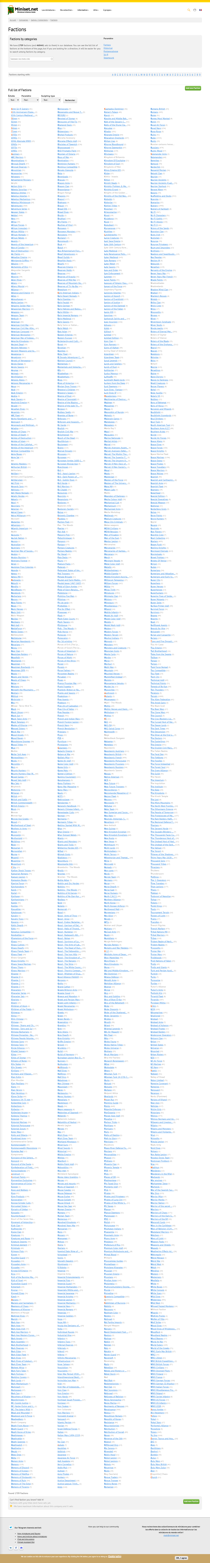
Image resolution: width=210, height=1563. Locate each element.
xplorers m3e (64, 505)
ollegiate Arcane (19, 1112)
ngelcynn (16, 357)
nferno (61, 1354)
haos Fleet (16, 954)
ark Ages (16, 1325)
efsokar (108, 806)
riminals (15, 1248)
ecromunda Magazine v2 (116, 793)
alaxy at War (64, 754)
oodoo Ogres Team (160, 1157)
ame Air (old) (64, 760)
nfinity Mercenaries (67, 1357)
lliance (15, 289)
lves (60, 380)
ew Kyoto (109, 838)
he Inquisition (158, 783)
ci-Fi (153, 212)
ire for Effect (64, 609)
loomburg (63, 860)
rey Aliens (63, 1031)
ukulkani (109, 225)
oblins (61, 886)
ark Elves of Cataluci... (22, 1361)
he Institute (157, 786)
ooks (14, 760)
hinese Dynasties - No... (22, 1035)
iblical (14, 696)
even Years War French (162, 276)
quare (154, 525)
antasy (61, 544)
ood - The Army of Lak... (69, 944)
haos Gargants (18, 957)
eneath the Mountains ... (23, 689)
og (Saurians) (111, 1474)
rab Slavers (17, 399)
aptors (107, 1335)
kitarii (154, 363)
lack (13, 709)
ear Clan (15, 651)
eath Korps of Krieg (21, 1432)
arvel (107, 444)
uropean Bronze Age (68, 463)
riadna (14, 428)
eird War (155, 1261)
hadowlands (157, 286)
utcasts (108, 1086)
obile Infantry (111, 612)
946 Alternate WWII (21, 141)
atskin (107, 1351)
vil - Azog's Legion (66, 473)
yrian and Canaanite (161, 634)
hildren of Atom (19, 1006)
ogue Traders (111, 1477)
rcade (14, 405)
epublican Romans (113, 1416)
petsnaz (155, 505)
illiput (107, 331)
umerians (155, 570)
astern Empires (65, 334)
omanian (109, 1487)
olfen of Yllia (157, 1319)
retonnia (15, 789)
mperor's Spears (65, 392)
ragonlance (63, 189)
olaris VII (155, 396)
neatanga (16, 354)
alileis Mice (63, 757)
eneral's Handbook (67, 806)
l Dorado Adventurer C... (69, 357)
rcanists (15, 412)
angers (108, 1328)
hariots (15, 999)
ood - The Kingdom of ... (70, 957)
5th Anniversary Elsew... (23, 112)
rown (14, 831)
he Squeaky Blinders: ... (162, 831)
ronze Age (16, 815)
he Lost (155, 799)
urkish (154, 973)
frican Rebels (17, 238)
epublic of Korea (112, 1419)
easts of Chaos (18, 680)
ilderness (156, 1299)
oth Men (109, 667)
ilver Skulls (156, 325)
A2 (106, 722)
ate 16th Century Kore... (116, 247)
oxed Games (17, 777)
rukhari (62, 218)
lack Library (17, 712)
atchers (155, 1235)
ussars (61, 1235)
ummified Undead (113, 676)
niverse (155, 1048)
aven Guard (110, 1354)
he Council (156, 715)
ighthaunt (109, 844)
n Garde (62, 425)
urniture (62, 741)
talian (61, 1432)
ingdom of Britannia (114, 157)
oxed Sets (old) (18, 780)
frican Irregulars (19, 228)
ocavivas (108, 1467)
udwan (61, 1470)
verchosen (63, 467)
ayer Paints (110, 279)
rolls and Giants (159, 967)
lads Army (156, 1144)
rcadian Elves (18, 409)
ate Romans (110, 260)
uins (153, 134)
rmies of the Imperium (22, 447)
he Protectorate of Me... (162, 815)
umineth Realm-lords (114, 380)
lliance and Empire (20, 292)
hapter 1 (15, 980)
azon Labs (109, 489)
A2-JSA (108, 725)
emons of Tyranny (20, 1487)
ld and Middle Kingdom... (116, 970)
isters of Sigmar (158, 334)
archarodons (17, 886)
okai (153, 1419)
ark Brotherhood (19, 1345)
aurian (154, 176)
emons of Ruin (18, 1480)
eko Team (109, 809)
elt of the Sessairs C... (115, 121)
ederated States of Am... (69, 570)
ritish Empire (18, 806)
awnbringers (17, 1399)
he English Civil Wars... (162, 747)
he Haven (156, 777)
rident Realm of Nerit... (162, 941)
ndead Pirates (158, 1028)
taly (60, 1438)
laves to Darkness (159, 380)
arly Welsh (63, 328)
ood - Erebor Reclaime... (69, 922)
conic (60, 1257)
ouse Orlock (64, 1203)
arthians (108, 1125)
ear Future (109, 783)
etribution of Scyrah (114, 1432)
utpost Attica (111, 1093)
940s (14, 137)
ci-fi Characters (158, 215)
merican (15, 321)
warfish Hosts (65, 260)
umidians (109, 938)
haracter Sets (18, 996)
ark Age (15, 1322)
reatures (15, 1235)
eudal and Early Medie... (69, 580)
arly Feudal (63, 302)
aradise (108, 1119)
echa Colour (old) (113, 499)
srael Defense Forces (67, 1428)
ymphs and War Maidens (116, 948)
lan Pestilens (17, 1083)
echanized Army (112, 509)
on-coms (109, 870)
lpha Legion (17, 302)
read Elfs (62, 208)
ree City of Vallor (66, 709)
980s (14, 150)
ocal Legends (110, 360)
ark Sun (15, 1393)
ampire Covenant (159, 1083)
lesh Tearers (64, 622)
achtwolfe (109, 731)
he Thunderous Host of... (163, 838)
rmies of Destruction (21, 438)
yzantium (16, 864)
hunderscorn (157, 873)
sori (13, 502)
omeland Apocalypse (68, 1173)
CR (106, 780)
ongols (108, 641)
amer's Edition (65, 773)
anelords (16, 593)
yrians (154, 638)
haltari (154, 292)
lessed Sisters (18, 728)
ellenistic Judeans (66, 1119)
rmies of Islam (18, 441)
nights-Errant (111, 189)
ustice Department (67, 1480)
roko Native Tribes (113, 1044)
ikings (154, 1115)
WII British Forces (160, 1364)
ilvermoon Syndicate (161, 321)
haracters (16, 990)
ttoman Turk (110, 1073)
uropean (62, 457)
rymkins (62, 1048)
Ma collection (66, 10)
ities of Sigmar (18, 1057)
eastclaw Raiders (19, 654)
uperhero (155, 583)
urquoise (155, 980)
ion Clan (108, 341)
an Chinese (63, 1083)
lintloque (62, 625)
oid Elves (155, 1148)
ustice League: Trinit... (68, 1483)
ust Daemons (110, 386)
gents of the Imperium (22, 244)
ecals (14, 1451)
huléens (155, 870)
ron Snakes (63, 1406)
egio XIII (108, 312)
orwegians (109, 912)
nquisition (63, 1367)
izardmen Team (111, 357)
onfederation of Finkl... (22, 1167)
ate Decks (63, 557)
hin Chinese (17, 1019)
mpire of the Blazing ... (69, 402)
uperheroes (156, 589)
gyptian (62, 347)
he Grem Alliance (159, 770)
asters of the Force (113, 480)
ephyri (154, 1451)
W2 (153, 1354)
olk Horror (63, 631)
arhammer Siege (159, 1183)
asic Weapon (17, 615)
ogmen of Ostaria (66, 154)
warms (154, 618)
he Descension (158, 731)
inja (106, 860)
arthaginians (17, 899)
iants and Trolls (66, 844)
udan (154, 567)
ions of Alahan (111, 347)
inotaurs (109, 602)
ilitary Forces (111, 583)
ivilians (15, 1070)
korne (154, 367)
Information (82, 10)
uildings (15, 841)
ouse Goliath (64, 1199)
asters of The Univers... (115, 483)
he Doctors (156, 738)
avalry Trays (17, 919)
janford (62, 1161)
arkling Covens (19, 1377)
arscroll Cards (158, 1222)
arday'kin (155, 167)
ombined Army (18, 1138)
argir (107, 115)
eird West (156, 1264)
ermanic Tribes (65, 822)
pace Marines (157, 457)
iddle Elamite (111, 573)
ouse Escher (64, 1196)
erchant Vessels (112, 560)
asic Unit (16, 612)
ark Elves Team (18, 1364)
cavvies (154, 199)
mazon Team (17, 315)
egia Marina (110, 1403)
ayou (14, 647)
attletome (16, 638)
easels (154, 1248)
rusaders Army (18, 1264)
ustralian (16, 544)
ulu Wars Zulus (158, 1467)
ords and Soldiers (113, 363)
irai (153, 1135)
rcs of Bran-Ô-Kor (113, 999)
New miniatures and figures (28, 1533)
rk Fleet (108, 1035)
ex (59, 1132)
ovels (107, 919)
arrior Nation (158, 1203)
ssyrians (15, 505)
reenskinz (63, 1022)
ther (106, 1064)
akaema (108, 741)
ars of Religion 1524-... (162, 1228)
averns (15, 922)
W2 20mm (156, 1357)
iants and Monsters (67, 841)
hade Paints (157, 279)
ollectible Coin (18, 1102)
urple (107, 1290)
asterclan (109, 476)
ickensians (63, 131)
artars (154, 664)
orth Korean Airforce (114, 906)
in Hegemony (157, 1412)
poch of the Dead (66, 438)
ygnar (14, 1290)
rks (106, 1038)
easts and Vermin (19, 676)
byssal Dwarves (19, 167)
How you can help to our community (103, 1526)
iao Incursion (111, 321)
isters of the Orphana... (162, 344)
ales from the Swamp (161, 654)
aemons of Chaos (20, 1306)
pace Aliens (156, 441)
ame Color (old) (65, 764)
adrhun (155, 1167)
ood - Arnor (64, 919)
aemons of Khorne (20, 1309)
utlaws (108, 1090)
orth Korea (110, 902)
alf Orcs (62, 1077)
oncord (15, 1161)
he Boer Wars (157, 709)
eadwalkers (17, 1419)
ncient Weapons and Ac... (23, 350)
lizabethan (63, 373)
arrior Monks (157, 1199)
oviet (154, 434)
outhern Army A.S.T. (160, 428)
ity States (16, 1064)
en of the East (111, 538)
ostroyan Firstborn (160, 1161)
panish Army (157, 483)
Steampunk (109, 57)
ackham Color (111, 1312)
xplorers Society (66, 509)
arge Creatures (111, 238)
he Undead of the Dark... (163, 844)
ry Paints (62, 221)
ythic (107, 706)
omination (63, 160)
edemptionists (111, 1383)
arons (14, 599)
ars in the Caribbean (161, 1225)
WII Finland (157, 1374)
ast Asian (62, 331)
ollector (15, 1109)
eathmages (17, 1435)
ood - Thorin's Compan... (70, 970)
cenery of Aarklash (160, 208)
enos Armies (157, 1409)
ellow (154, 1416)
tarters (154, 541)
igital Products (65, 134)
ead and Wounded (20, 1412)
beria (60, 1244)
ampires (155, 1086)
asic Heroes (17, 609)
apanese (62, 1454)
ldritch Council (65, 360)
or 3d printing (65, 641)
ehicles (154, 1106)
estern (154, 1274)
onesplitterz (17, 757)
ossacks (15, 1212)
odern (107, 628)
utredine (108, 1293)
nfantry (61, 1338)
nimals (15, 373)
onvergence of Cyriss (21, 1183)
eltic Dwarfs (17, 925)
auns (60, 560)
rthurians (16, 470)
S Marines (156, 1064)
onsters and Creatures (115, 647)
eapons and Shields (161, 1244)
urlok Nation (17, 538)
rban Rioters (157, 1054)
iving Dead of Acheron (115, 350)
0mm (14, 118)
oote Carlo (110, 654)
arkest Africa (17, 1367)
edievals (109, 515)
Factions (53, 20)
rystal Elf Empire (19, 1270)
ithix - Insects (111, 176)
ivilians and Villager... (22, 1073)
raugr (61, 205)
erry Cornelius (64, 1464)
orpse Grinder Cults (21, 1203)
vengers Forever (19, 560)
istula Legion (157, 1141)
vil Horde (62, 483)
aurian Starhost (158, 186)
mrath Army (110, 980)
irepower (62, 612)
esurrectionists (111, 1425)
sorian (61, 1425)
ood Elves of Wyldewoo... (163, 1328)
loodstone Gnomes (20, 741)
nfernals (62, 1348)
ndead (154, 1019)
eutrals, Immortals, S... (115, 818)
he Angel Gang (158, 702)
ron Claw (62, 1390)
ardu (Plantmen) (159, 1096)
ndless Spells (64, 412)
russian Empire (111, 1274)
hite (153, 1283)
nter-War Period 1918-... (69, 1374)
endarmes (63, 802)
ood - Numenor (65, 931)
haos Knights (18, 960)
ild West (155, 1303)
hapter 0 (15, 977)
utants (108, 696)
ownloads (63, 176)
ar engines (156, 1180)
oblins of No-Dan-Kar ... (69, 896)
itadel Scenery (18, 1051)
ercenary (109, 554)
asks (107, 473)
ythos (107, 715)
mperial (61, 1270)
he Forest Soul (158, 767)
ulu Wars (155, 1461)
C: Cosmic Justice (19, 1403)
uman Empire (64, 1209)
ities (13, 1054)
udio (14, 531)
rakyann (62, 202)
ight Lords (109, 848)
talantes (15, 522)
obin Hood (109, 1454)
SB (59, 738)
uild (60, 1051)
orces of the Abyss (67, 660)
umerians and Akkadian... (163, 573)
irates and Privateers (114, 1196)
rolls (153, 964)
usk (60, 244)
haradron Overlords (114, 137)
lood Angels (17, 735)
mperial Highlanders (67, 1286)
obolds (108, 199)
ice (60, 128)
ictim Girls (156, 1109)
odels (107, 622)
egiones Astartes (112, 292)
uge (106, 221)
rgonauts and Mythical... (23, 425)
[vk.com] (10, 1550)
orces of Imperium (67, 651)
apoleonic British (113, 754)
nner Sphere (64, 1364)
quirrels (155, 528)
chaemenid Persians (21, 179)
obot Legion (110, 1457)
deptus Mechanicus (20, 199)
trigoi (154, 563)
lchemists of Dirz (19, 267)
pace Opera (156, 460)
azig (106, 1364)
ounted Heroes (112, 673)
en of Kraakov (111, 534)
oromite (15, 764)
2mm (14, 121)
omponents (17, 1154)
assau (107, 773)
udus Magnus (111, 373)
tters (107, 1070)
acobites (62, 1448)
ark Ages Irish (18, 1328)
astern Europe (65, 338)
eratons (155, 693)
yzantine (15, 860)
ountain (108, 670)
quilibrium (63, 441)
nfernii (61, 1351)
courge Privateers (159, 244)
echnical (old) (157, 680)
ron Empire (63, 1393)
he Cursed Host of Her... (162, 722)
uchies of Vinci (65, 225)
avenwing (109, 1361)
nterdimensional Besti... (69, 1377)
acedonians (110, 396)
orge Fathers (64, 670)
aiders (107, 1315)
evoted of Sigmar (66, 118)
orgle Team (110, 877)
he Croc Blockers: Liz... (162, 718)
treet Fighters (157, 557)
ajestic (108, 415)
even (107, 1435)
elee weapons (111, 525)
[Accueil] (23, 10)
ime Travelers (157, 883)
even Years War (158, 273)
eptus (107, 1412)
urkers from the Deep (114, 383)
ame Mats (63, 770)
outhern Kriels (158, 431)
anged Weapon (111, 1325)
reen (60, 1015)
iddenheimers (111, 570)
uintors (108, 1299)
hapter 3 (15, 986)
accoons (108, 1309)
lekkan (154, 893)
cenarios (155, 202)
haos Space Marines (21, 964)
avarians (15, 644)
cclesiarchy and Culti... (68, 341)
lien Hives (16, 279)
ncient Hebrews (19, 347)
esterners (156, 1277)
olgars (154, 1151)
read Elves (63, 212)
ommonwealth (18, 1144)
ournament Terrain (160, 912)
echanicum (110, 505)
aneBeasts (16, 589)
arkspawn (16, 1390)
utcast (107, 1083)
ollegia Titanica (19, 1115)
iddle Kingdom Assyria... (116, 576)
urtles (154, 983)
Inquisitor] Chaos (159, 1474)
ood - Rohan (64, 938)
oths (60, 983)
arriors (155, 1209)
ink (106, 1190)
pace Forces (157, 447)
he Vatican (156, 848)
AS (152, 1441)
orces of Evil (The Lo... (68, 644)
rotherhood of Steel (21, 825)
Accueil (13, 20)
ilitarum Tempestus (114, 580)
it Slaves (108, 1206)
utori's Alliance (158, 986)
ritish (14, 796)
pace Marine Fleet (159, 454)
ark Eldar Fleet (18, 1354)
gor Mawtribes (111, 957)
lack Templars (18, 722)
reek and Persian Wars (69, 999)
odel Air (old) (111, 615)
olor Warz (16, 1132)
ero (13, 218)
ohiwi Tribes (110, 205)
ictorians (155, 1112)
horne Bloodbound (113, 144)
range (107, 986)
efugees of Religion (113, 1396)
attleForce (16, 628)
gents (14, 241)
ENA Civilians (111, 528)
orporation (17, 1199)
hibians (108, 1161)
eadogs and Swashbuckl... (163, 254)
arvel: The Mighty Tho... (116, 454)
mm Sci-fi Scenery (20, 108)
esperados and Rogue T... (70, 112)
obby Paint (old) (66, 1164)
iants (61, 838)
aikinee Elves (18, 1315)
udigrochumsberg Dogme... (117, 1286)
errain (154, 696)
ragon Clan (63, 186)
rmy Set (15, 457)
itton (107, 179)
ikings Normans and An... (163, 1119)
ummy (107, 680)
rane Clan (16, 1232)
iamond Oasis (65, 125)
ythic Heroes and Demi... (116, 709)
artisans (108, 1128)
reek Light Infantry (67, 1002)
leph (14, 273)
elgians (15, 686)
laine (153, 373)
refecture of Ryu (112, 1244)
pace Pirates (157, 463)
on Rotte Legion (159, 1154)
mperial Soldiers (65, 1315)
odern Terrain (111, 634)
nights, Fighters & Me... (115, 186)
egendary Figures (112, 289)
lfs (59, 370)
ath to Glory (110, 1138)
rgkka (107, 1019)
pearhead (155, 492)
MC (106, 1219)
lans (13, 1086)
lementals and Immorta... (70, 367)
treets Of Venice (158, 560)
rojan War (156, 951)
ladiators (62, 857)
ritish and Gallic (19, 799)
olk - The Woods (66, 628)
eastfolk (15, 657)
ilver (153, 318)
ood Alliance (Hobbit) (68, 977)
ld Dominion (110, 973)
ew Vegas (109, 841)
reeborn (62, 702)
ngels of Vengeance (21, 360)
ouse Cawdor (64, 1190)
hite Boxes (156, 1286)
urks (107, 1080)
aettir (154, 1070)
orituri (108, 664)
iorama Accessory (66, 137)
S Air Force (156, 1061)
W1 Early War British (161, 1351)
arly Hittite (63, 312)
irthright (15, 699)
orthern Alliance (112, 899)
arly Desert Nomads (67, 296)
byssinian (16, 170)
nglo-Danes (17, 363)
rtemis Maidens (19, 463)
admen (108, 402)
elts (13, 928)
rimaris (108, 1257)
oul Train (155, 421)
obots (107, 1464)
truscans (62, 454)
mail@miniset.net (171, 1535)
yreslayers (63, 744)
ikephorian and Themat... (116, 857)
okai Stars (156, 1422)
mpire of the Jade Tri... (68, 405)
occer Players (157, 386)
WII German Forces (160, 1380)
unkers (61, 1477)
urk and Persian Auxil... (162, 970)
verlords (108, 1096)
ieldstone (62, 593)
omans (154, 112)
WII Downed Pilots (160, 1370)
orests (61, 667)
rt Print (15, 483)
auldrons (109, 1144)
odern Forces (111, 631)
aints (107, 1106)
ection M (155, 260)
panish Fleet (157, 486)
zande (14, 570)
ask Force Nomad (159, 667)
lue (13, 747)
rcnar (107, 990)
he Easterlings (158, 741)
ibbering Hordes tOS (68, 848)
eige (13, 683)
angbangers (64, 780)
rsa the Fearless (112, 1057)
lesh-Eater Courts (66, 618)
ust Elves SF (110, 392)
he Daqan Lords (158, 725)
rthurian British (19, 467)
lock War (15, 731)
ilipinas (62, 599)
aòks (107, 492)
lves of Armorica (66, 383)
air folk (61, 531)
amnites (155, 160)
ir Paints (15, 254)
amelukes (109, 421)
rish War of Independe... (69, 1386)
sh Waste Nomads (20, 492)
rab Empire (17, 392)
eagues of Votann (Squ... (116, 283)
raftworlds (16, 1228)
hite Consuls (157, 1290)
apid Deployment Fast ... (116, 1332)
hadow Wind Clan (159, 289)
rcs (106, 993)
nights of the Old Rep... (115, 196)
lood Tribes (17, 744)
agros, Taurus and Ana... (162, 1438)
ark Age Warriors (19, 1332)
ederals (61, 567)
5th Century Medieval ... (23, 115)
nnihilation (17, 376)
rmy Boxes (16, 454)
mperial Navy (64, 1306)
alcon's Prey (64, 534)
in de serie (63, 602)
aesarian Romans (19, 873)
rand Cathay (64, 986)
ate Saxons (109, 267)
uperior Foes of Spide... (162, 596)
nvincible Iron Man (67, 1380)
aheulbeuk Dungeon (114, 738)
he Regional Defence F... (162, 822)
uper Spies (156, 602)
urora (14, 541)
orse (107, 883)
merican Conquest (20, 331)
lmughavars (17, 299)
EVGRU (61, 115)
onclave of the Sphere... (22, 1157)
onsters (108, 644)
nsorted (155, 1051)
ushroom (109, 693)
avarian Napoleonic (21, 641)
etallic (108, 567)
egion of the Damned (114, 305)
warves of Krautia (66, 276)
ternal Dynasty (65, 451)
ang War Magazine (67, 786)
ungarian (62, 1228)
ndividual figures (66, 1332)
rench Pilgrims (158, 925)
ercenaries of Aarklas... (115, 551)
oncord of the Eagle (21, 1164)
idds (106, 328)
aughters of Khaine (21, 1396)
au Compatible (158, 670)
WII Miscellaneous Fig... (162, 1390)
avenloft (108, 1357)
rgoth (107, 1022)
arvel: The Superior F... (115, 457)
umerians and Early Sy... (162, 576)
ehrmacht (156, 1254)
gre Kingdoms (111, 964)
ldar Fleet (63, 354)
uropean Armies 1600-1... (70, 460)
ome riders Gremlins (68, 1177)
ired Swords (64, 1148)
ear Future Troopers (114, 786)
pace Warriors (157, 470)
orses (61, 1180)
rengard (15, 421)
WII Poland (157, 1393)
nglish (61, 428)
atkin (107, 1341)
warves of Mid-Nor (67, 279)
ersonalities (110, 1154)
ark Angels (16, 1338)
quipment (63, 444)
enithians (156, 1448)
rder (106, 1006)
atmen (107, 1345)
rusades (15, 1267)
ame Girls (63, 767)
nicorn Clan (157, 1038)
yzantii (15, 857)
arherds (155, 1186)
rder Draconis (111, 1009)
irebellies (62, 605)
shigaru (15, 489)
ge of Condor (18, 247)
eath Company (18, 1422)
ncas (60, 1319)
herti (14, 1002)
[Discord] (21, 1550)
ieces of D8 (110, 1177)
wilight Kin (156, 993)
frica (13, 221)
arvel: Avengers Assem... (116, 447)
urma (14, 854)
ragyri (61, 199)
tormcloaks (156, 554)
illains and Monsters (161, 1128)
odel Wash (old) (112, 625)
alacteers (62, 747)
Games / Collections (39, 20)
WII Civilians (157, 1367)
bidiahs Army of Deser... (115, 954)
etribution (109, 1428)
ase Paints (16, 602)
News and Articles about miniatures (32, 1536)
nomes (61, 873)
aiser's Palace (111, 112)
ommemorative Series (22, 1141)
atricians (108, 1141)
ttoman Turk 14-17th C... (116, 1077)
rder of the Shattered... (115, 1012)
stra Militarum (18, 515)
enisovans (63, 108)
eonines (108, 315)
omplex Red (17, 1151)
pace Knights (157, 451)
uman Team (64, 1215)
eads (60, 1106)
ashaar (108, 1338)
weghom (62, 289)
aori (107, 431)
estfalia (155, 1280)
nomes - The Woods (67, 877)
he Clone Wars (158, 712)
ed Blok (108, 1380)
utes (60, 1487)
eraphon (155, 267)
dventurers (17, 205)
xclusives (62, 492)
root (107, 215)
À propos (107, 10)
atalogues (16, 912)
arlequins (63, 1093)
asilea (14, 618)
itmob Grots (64, 854)
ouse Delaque (65, 1193)
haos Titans (17, 967)
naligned (155, 1015)
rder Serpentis (111, 1015)
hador (107, 131)
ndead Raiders (158, 1031)
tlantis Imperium (19, 528)
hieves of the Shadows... (162, 854)
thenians (16, 525)
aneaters (109, 425)
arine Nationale (112, 438)
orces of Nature (65, 654)
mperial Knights (65, 1296)
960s (14, 144)
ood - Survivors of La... (69, 941)
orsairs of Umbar (19, 1209)
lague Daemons (112, 1212)
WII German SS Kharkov (162, 1383)
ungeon (62, 228)
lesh (60, 615)
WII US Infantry (158, 1403)
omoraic (62, 634)
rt (12, 460)
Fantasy (107, 44)
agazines (109, 405)
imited (107, 334)
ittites (61, 1157)
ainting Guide (111, 1102)
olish (107, 1222)
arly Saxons (63, 321)
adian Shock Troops (21, 870)
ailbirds (61, 1451)
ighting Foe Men (66, 596)
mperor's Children (66, 389)
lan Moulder (17, 1080)
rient (107, 1025)
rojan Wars (156, 954)
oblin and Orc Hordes (68, 883)
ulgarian (15, 848)
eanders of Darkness (114, 496)
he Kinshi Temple (159, 796)
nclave (61, 409)
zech (14, 1296)
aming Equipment (67, 777)
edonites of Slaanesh (68, 1112)
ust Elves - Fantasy (113, 389)
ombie (154, 1454)
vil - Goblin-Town (66, 480)
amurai (154, 163)
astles (14, 906)
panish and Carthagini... (162, 480)
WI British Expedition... (162, 1361)
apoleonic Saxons (113, 770)
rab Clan (15, 1225)
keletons (155, 354)
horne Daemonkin (113, 147)
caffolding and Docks (161, 196)
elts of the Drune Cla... (115, 125)
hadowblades (157, 283)
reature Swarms (19, 1241)
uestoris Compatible (114, 1296)
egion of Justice (112, 302)
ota (60, 173)
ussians (155, 147)
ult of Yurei (17, 1280)
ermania (62, 818)
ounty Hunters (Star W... (23, 773)
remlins (62, 1025)
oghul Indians (111, 638)
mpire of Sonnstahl (67, 399)
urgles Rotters (111, 944)
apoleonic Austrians (114, 751)
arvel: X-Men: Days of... (115, 463)
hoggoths (156, 312)
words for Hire (158, 628)
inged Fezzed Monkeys (162, 1306)
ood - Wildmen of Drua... (70, 973)
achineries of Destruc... (115, 399)
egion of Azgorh (112, 296)
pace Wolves (157, 473)
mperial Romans (65, 1309)
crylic (14, 183)
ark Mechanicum (19, 1383)
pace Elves (156, 444)
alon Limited (157, 1080)
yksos (61, 1241)
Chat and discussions (25, 1539)
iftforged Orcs (111, 1445)
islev (107, 173)
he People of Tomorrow (162, 812)
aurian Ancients (158, 179)
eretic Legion (64, 1125)
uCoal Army (110, 931)
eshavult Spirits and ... (115, 318)
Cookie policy (114, 1556)
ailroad (108, 1319)
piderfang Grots (158, 509)
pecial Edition (158, 496)
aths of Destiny (111, 1135)
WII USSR (156, 1406)
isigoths (155, 1138)
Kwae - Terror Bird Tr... (22, 706)
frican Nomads (18, 234)
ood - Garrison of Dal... (69, 925)
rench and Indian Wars (69, 718)
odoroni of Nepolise (161, 896)
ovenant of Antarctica (22, 1222)
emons (15, 1464)
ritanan (15, 793)
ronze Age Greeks (20, 818)
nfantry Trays (64, 1341)
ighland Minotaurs (67, 1141)
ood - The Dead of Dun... (70, 948)
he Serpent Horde (159, 828)
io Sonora (109, 1448)
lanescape (109, 1215)
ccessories (16, 173)
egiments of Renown (114, 1406)
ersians (108, 1151)
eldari (14, 215)
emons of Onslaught (21, 1477)
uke (13, 844)
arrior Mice (157, 1196)
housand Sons (158, 860)
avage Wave (157, 189)
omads (108, 867)
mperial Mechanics (67, 1303)
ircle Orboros (18, 1048)
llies (13, 296)
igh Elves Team (65, 1138)
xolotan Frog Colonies (22, 567)
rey (60, 1028)
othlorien (109, 370)
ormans (108, 880)
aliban (154, 657)
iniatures (109, 593)
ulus (153, 1457)
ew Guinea (109, 828)
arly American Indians (68, 292)
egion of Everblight (114, 299)
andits (14, 586)
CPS (60, 796)
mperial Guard (65, 1283)
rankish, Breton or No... (69, 689)
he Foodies (156, 760)
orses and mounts (67, 1183)
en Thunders (157, 689)
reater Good (64, 993)
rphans (108, 1051)
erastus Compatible (21, 931)
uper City (155, 580)
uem (107, 935)
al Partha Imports (113, 1322)
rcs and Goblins (112, 996)
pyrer (154, 522)
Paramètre (26, 96)
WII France (156, 1377)
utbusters (63, 1064)
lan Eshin (16, 1077)
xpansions (63, 499)
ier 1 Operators (158, 880)
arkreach (16, 1386)
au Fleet (155, 673)
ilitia (107, 586)
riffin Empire (64, 1041)
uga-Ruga (156, 131)
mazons (15, 312)
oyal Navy (156, 128)
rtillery (15, 473)
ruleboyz (109, 218)
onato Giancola (65, 170)
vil (59, 470)
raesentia (109, 1232)
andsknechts (110, 234)
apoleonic (109, 747)
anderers (156, 1170)
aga (106, 735)
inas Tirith (110, 589)
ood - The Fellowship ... (69, 951)
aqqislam (62, 1086)
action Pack (63, 522)
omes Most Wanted (160, 118)
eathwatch (16, 1445)
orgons (62, 980)
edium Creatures (112, 518)
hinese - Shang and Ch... (23, 1025)
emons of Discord (20, 1467)
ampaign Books (19, 880)
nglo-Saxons (17, 367)
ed (106, 1377)
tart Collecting (158, 538)
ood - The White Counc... (70, 967)
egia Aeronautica (112, 1399)
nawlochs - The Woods (69, 867)
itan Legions (157, 886)
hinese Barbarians (20, 1031)
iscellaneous (110, 605)
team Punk (156, 544)
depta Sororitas (19, 189)
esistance (109, 1422)
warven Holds (65, 270)
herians (155, 825)
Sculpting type (48, 96)
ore (13, 1193)
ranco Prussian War (67, 683)
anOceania (109, 1112)
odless (61, 899)
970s (14, 147)
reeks (61, 1012)
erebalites (16, 935)
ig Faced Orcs (111, 1183)
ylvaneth (155, 631)
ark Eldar (16, 1351)
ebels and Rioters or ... (115, 1370)
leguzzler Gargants (20, 270)
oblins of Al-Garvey (67, 893)
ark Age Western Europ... (23, 1335)
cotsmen (155, 238)
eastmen (15, 664)
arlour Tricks (110, 1122)
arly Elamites (64, 299)
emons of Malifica (20, 1474)
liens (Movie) (17, 286)
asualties (16, 909)
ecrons (108, 799)
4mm (14, 128)
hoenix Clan (110, 1164)
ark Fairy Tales (18, 1370)
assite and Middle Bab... (116, 118)
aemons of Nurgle (20, 1312)
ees (153, 1445)
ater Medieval (111, 257)
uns (60, 1232)
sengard (62, 1419)
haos (14, 941)
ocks (107, 1470)
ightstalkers (110, 851)
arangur (155, 1093)
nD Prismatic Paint (67, 150)
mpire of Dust (64, 396)
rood (14, 822)
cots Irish (155, 234)
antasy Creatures (66, 547)
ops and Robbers (19, 1190)
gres (107, 967)
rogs (60, 735)
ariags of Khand (159, 1099)
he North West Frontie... (162, 806)
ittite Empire (64, 1154)
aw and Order (111, 270)
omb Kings (156, 906)
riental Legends (112, 1028)
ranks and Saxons (66, 693)
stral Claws (17, 512)
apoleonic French (113, 757)
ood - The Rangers (67, 960)
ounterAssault (18, 1215)
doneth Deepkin (65, 1261)
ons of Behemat (158, 402)
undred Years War (66, 1225)
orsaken (62, 676)
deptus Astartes (19, 196)
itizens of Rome (19, 1061)
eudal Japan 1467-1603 (69, 583)
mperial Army (64, 1274)
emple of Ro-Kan (159, 686)
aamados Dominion (114, 108)
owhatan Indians (112, 1228)
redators (108, 1241)
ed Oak (108, 1386)
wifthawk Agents (159, 625)
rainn (61, 447)
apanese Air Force (66, 1457)
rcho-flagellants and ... (22, 418)
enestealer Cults (66, 812)
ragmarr (108, 208)
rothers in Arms (19, 828)
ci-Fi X (154, 225)
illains (154, 1125)
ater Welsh (109, 263)
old (60, 902)
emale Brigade (65, 576)
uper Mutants (157, 599)
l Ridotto (62, 1267)
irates (107, 1193)
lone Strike (17, 1096)
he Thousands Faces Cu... (163, 835)
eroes (61, 1128)
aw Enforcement (112, 273)
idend (107, 1441)
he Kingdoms (157, 793)
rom (13, 809)
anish (14, 1319)
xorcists (62, 496)
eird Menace (157, 1257)
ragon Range (64, 192)
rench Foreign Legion (68, 722)
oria (107, 660)
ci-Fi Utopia (157, 221)
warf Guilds (64, 257)
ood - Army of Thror (67, 915)
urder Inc (109, 686)
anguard (155, 1090)
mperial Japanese (66, 1293)
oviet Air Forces (158, 438)
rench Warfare (158, 928)
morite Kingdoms (20, 341)
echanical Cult (111, 502)
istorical (62, 1151)
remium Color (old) (113, 1248)
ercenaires (109, 544)
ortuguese (109, 1225)
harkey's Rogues (159, 296)
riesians (62, 731)
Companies (23, 20)
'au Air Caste (157, 644)
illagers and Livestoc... (162, 1122)
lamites (61, 350)
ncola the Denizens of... (69, 1325)
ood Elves (156, 1325)
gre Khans (109, 960)
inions (108, 599)
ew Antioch (110, 825)
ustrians (15, 547)
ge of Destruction (20, 250)
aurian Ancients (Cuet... (162, 183)
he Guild (155, 773)
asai (107, 470)
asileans (15, 622)
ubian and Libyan (113, 925)
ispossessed (64, 147)
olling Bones (110, 1483)
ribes (154, 938)
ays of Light (157, 1238)
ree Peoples (63, 712)
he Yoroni (156, 851)
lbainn (14, 263)
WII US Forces (158, 1399)
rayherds (16, 786)
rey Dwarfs (63, 1035)
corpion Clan (157, 231)
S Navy (154, 1067)
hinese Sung (17, 1041)
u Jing (154, 1435)
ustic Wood (156, 150)
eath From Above (20, 1425)
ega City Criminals (113, 522)
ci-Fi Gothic (156, 218)
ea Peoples (156, 257)
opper (14, 1186)
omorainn (63, 638)
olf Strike (156, 1322)
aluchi (14, 583)
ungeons (62, 234)
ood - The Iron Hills (67, 954)
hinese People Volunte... (23, 1038)
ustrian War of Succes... (22, 551)
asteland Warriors (160, 1232)
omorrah (62, 909)
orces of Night (65, 657)
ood (60, 912)
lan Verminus (18, 1093)
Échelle (11, 96)
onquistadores (18, 1170)
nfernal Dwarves (65, 1345)
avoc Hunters (64, 1096)
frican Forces (17, 225)
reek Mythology (66, 1009)
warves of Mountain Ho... (70, 283)
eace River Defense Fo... (115, 1148)
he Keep (155, 789)
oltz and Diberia (19, 1135)
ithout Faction (158, 1309)
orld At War (157, 1341)
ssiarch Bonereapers (114, 1061)
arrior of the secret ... (161, 1206)
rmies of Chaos (18, 431)
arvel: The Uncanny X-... (116, 460)
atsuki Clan (156, 173)
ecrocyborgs (110, 789)
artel (14, 893)
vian (13, 563)
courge (154, 241)
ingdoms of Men (112, 167)
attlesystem (17, 634)
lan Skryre (16, 1090)
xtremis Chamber (66, 515)
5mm (14, 125)
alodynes (62, 1080)
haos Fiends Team (20, 951)
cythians (155, 250)
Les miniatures (48, 10)
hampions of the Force (22, 938)
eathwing (16, 1448)
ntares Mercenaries (20, 383)
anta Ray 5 (110, 428)
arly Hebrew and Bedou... (70, 309)
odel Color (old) (112, 618)
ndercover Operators (161, 1035)
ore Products (17, 1196)
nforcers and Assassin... (69, 421)
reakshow (63, 696)
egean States (17, 212)
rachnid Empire (19, 402)
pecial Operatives (159, 499)
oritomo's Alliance (159, 1425)
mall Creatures (158, 383)
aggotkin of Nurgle (114, 412)
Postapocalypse (111, 51)
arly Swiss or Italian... (68, 325)
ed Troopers (64, 573)
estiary (15, 693)
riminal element (19, 1244)
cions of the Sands (160, 228)
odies (14, 751)
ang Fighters (64, 783)
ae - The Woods (65, 525)
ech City (155, 676)
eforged (108, 1393)
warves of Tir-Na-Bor (68, 286)
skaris (14, 499)
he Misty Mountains (160, 802)
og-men (62, 1170)
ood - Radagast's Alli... (68, 935)
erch (107, 557)
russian (108, 1270)
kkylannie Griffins (20, 260)
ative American (111, 777)
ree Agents (63, 699)
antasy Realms (65, 551)
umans (61, 1212)
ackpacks (16, 580)
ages (107, 409)
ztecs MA (15, 576)
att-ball (15, 625)
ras (153, 1164)
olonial (15, 1119)
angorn (61, 541)
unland (62, 238)
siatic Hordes (18, 496)
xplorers (62, 502)
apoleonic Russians (114, 767)
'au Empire (156, 647)
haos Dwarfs (17, 948)
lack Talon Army (19, 718)
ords (107, 873)
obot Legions (111, 1461)
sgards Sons (17, 486)
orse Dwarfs (110, 886)
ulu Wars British (159, 1464)
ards (13, 889)
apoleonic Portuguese (115, 760)
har (60, 828)
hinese (15, 1022)
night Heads (110, 183)
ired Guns (63, 1144)
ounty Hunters (18, 770)
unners (61, 1061)
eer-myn (155, 1102)
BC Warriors (17, 157)
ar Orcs (155, 1193)
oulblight (155, 412)
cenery (154, 205)
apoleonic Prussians (114, 764)
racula (61, 179)
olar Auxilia (156, 392)
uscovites (109, 689)
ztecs (14, 573)
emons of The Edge (21, 1483)
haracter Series (18, 993)
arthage (15, 896)
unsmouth (63, 241)
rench (61, 715)
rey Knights (64, 1038)
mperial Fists (64, 1280)
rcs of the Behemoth (114, 1002)
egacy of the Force (113, 286)
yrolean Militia (158, 1002)
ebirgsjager (64, 799)
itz (13, 702)
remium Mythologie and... (117, 1251)
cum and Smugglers (160, 247)
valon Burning (18, 557)
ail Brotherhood (159, 651)
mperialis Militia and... (68, 1290)
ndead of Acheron (160, 1025)
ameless (108, 744)
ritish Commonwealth (22, 802)
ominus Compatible (67, 167)
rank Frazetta (64, 686)
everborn (109, 822)
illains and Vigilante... (161, 1132)
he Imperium (157, 780)
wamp (154, 615)
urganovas (109, 228)
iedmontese (110, 1180)
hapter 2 (15, 983)
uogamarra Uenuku (114, 683)
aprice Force (17, 883)
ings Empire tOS (112, 170)
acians (14, 1299)
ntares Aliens (18, 380)
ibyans (107, 325)
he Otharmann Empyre (162, 809)
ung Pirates (63, 1474)
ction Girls (16, 186)
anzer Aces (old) (112, 1115)
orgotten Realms (66, 673)
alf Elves (62, 1070)
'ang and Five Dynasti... (162, 641)
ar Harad (62, 554)
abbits (107, 1306)
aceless (61, 518)
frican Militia (17, 231)
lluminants (63, 1264)
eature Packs (64, 563)
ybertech (16, 1286)
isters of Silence (158, 338)
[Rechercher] (189, 10)
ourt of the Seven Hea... (23, 1219)
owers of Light (158, 915)
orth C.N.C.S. (110, 896)
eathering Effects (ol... (162, 1251)
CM (153, 1009)
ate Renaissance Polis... (115, 254)
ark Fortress (17, 1374)
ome (153, 115)
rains (154, 919)
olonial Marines (19, 1122)
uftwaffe (108, 376)
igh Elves (63, 1135)
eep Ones (16, 1454)
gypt (60, 344)
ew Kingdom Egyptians (115, 835)
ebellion (108, 1367)
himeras (15, 1012)
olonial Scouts (18, 1128)
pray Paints (156, 515)
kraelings (155, 370)
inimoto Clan (111, 596)
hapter (15, 973)
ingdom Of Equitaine (114, 160)
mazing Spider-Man (21, 305)
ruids (61, 215)
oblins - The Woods (67, 889)
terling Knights (158, 547)
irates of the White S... (115, 1203)
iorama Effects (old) (67, 141)
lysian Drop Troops (67, 386)
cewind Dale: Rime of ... (69, 1251)
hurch (154, 1477)
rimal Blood (110, 1254)
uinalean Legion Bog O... (70, 1057)
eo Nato (108, 815)
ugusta (15, 534)
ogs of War (63, 157)
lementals (63, 363)
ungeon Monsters (66, 231)
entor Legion (111, 541)
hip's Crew (156, 305)
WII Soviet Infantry (160, 1396)
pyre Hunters (157, 518)
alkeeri (154, 1073)
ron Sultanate (64, 1409)
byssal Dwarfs (18, 163)
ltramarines (157, 1012)
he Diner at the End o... (162, 735)
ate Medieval (110, 250)
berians (61, 1248)
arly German (64, 305)
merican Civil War (20, 325)
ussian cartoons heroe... (162, 144)
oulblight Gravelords (161, 415)
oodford (155, 1332)
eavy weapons (65, 1109)
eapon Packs (157, 1241)
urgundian (16, 851)
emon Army (17, 1461)
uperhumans (157, 593)
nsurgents (63, 1370)
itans (154, 889)
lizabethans (63, 376)
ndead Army (157, 1022)
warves (61, 273)
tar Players (156, 531)
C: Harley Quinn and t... (22, 1406)
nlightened (63, 434)
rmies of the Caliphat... (22, 444)
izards (154, 1312)
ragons (61, 196)
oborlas (108, 202)
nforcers (62, 418)
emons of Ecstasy (20, 1470)
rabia (14, 396)
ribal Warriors (158, 935)
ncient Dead (17, 344)
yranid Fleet (157, 996)
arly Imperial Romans (68, 315)
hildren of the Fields (21, 1009)
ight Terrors (110, 854)
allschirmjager (65, 538)
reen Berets (64, 1019)
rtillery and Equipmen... (23, 476)
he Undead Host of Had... (163, 841)
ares (60, 1090)
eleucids (155, 263)
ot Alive (108, 915)
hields (154, 299)
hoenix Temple (111, 1167)
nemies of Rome (65, 415)
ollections (16, 1106)
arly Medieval (64, 318)
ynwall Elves (17, 1293)
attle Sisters (17, 631)
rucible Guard (18, 1257)
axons (154, 192)
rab (13, 389)
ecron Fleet (110, 796)
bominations (17, 160)
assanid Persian (158, 170)
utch (60, 247)
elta (13, 1457)
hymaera (109, 154)
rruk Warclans (111, 1054)
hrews (154, 315)
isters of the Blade (160, 341)
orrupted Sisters (19, 1206)
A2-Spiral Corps (112, 728)
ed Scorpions (111, 1390)
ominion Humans (66, 163)
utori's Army (157, 990)
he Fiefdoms (157, 757)
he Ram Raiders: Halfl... (162, 818)
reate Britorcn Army (67, 990)
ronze (14, 812)
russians (108, 1277)
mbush (15, 318)
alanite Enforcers (112, 1109)
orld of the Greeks (160, 1348)
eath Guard (17, 1428)
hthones (108, 150)
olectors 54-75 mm (20, 1099)
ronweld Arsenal (65, 1416)
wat (153, 622)
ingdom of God (112, 163)
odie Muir (62, 1467)
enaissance (110, 1409)
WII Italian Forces (160, 1386)
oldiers (154, 399)
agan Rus (109, 1099)
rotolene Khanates (113, 1267)
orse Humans (111, 893)
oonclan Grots (111, 651)
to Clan (61, 1441)
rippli (61, 1044)
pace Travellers (158, 467)
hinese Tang (17, 1044)
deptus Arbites (18, 192)
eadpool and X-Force (21, 1416)
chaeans (15, 176)
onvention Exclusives (21, 1180)
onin (153, 121)
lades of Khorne (19, 725)
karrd (154, 347)
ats (106, 1348)
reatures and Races (20, 1238)
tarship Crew (157, 534)
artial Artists (110, 441)
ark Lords (16, 1380)
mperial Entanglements (69, 1277)
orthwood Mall (111, 909)
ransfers (155, 922)
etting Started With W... (69, 825)
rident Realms (158, 944)
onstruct (15, 1173)
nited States (157, 1044)
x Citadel (62, 489)
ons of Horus (157, 405)
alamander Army (159, 154)
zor (153, 1470)
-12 (106, 951)
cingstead (62, 1254)
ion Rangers (110, 344)
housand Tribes (158, 864)
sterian (15, 509)
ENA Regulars (111, 531)
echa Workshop (112, 512)
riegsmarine (110, 212)
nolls (61, 870)
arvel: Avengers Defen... (116, 451)
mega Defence (111, 977)
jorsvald (108, 864)
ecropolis (109, 802)
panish (154, 476)
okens (154, 902)
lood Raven (17, 738)
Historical (108, 48)
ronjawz (62, 1403)
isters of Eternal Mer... (161, 331)
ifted (60, 851)
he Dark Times (158, 728)
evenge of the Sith (113, 1438)
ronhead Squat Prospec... (70, 1399)
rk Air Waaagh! (111, 1031)
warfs (61, 263)
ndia (60, 1328)
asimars (15, 154)
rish (60, 1383)
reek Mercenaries (66, 1006)
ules (153, 137)
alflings (62, 1073)
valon (14, 554)
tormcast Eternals (159, 551)
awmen (108, 276)
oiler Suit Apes (18, 754)
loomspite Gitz (65, 864)
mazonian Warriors (20, 309)
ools (153, 909)
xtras (60, 512)
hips (153, 309)
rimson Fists (17, 1251)
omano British (158, 108)
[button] (195, 10)
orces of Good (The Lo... (69, 647)
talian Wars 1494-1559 (69, 1435)
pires (153, 512)
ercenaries (109, 547)
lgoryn (15, 276)
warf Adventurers (66, 254)
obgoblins (63, 1167)
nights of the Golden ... (115, 192)
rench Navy (63, 725)
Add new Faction (193, 88)
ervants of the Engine (161, 270)
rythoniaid (16, 838)
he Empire (156, 744)
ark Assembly (18, 1341)
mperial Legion (65, 1299)
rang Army (109, 1238)
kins (153, 360)
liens (14, 283)
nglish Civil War (65, 431)
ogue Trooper (111, 1480)
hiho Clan (156, 302)
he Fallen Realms (159, 751)
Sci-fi (106, 54)
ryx (13, 1274)
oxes (60, 680)
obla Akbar (63, 880)
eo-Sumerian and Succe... (116, 812)
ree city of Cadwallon (68, 706)
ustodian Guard (19, 1283)
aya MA (108, 486)
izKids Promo (158, 1315)
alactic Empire (65, 751)
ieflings (155, 877)
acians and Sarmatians (22, 1303)
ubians (108, 928)
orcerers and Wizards (161, 409)
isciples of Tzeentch (67, 144)
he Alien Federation (160, 699)
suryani (15, 518)
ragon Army (64, 183)
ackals (61, 1445)
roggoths (155, 948)
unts (153, 141)
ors (13, 767)
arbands (155, 1177)
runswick (16, 835)
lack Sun (15, 715)
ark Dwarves (17, 1348)
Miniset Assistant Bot (25, 1542)
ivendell (108, 1451)
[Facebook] (16, 1550)
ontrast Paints (18, 1177)
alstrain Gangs (111, 418)
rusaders (15, 1261)
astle (14, 902)
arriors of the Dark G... (162, 1215)
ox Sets (15, 783)
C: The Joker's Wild (20, 1409)
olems (61, 906)
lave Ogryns (157, 376)
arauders (109, 434)
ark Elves (16, 1357)
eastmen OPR (18, 670)
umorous (62, 1219)
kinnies (154, 357)
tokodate (109, 1067)
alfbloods (63, 1067)
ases (13, 605)
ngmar (14, 370)
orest (60, 664)
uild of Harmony (66, 1054)
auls (60, 793)
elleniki (62, 1115)
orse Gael (109, 889)
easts (14, 673)
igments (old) (111, 1186)
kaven (154, 350)
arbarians (16, 596)
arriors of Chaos (159, 1212)
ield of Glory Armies (67, 586)
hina (14, 1015)
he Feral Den (157, 754)
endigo (155, 1270)
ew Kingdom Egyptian (115, 831)
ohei (153, 389)
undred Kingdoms (67, 1222)
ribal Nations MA (159, 931)
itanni (107, 609)
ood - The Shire (65, 964)
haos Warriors (18, 970)
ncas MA (62, 1322)
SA (152, 1057)
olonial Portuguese (20, 1125)
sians (154, 1432)
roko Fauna (110, 1041)
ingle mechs (157, 328)
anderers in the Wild (161, 1173)
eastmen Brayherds (20, 667)
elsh (153, 1267)
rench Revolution (66, 728)
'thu (13, 867)
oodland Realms (159, 1335)
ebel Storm (110, 1374)
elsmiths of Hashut (67, 1122)
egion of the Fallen (113, 309)
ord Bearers (157, 1338)
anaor (154, 660)
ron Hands (63, 1396)
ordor (107, 657)
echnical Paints (158, 683)
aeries (61, 528)
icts (106, 1173)
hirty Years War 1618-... (162, 857)
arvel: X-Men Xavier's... (115, 467)
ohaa (154, 899)
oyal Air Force (158, 125)
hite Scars (156, 1293)
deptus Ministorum (20, 202)
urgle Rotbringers (113, 941)
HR (106, 1170)
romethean (110, 1264)
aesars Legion (18, 877)
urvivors (155, 612)
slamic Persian (64, 1422)
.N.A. (153, 1006)
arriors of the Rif (159, 1219)
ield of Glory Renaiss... (68, 589)
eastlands (16, 660)
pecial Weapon (158, 502)
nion (153, 1041)
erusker (108, 128)
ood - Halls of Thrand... (69, 928)
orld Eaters (157, 1345)
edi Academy (64, 1461)
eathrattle (16, 1438)
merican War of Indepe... (23, 338)
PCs (106, 922)
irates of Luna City (113, 1199)
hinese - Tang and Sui (22, 1028)
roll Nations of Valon (161, 960)
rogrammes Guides (113, 1261)
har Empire (63, 831)
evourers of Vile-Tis (67, 121)
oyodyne (155, 1428)
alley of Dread (158, 1077)
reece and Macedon (67, 996)
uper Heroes (157, 586)
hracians (155, 867)
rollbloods (156, 957)
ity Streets (16, 1067)
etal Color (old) (112, 563)
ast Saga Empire (112, 241)
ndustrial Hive (64, 1335)
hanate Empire (111, 134)
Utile (95, 10)
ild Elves (155, 1296)
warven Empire (65, 267)
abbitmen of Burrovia (114, 1303)
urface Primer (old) (160, 605)
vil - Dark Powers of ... (68, 476)
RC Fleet (15, 415)
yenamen (62, 1238)
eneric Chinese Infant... (69, 809)
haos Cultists (18, 944)
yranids (155, 999)
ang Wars (63, 789)
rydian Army (110, 1280)
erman (61, 815)
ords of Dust (110, 367)
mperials (62, 1312)
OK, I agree (181, 1558)
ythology (109, 712)
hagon (107, 1157)
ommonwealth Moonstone (24, 1148)
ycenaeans (110, 699)
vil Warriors (63, 486)
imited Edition (111, 338)
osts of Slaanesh (66, 1186)
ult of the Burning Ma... (22, 1277)
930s (14, 134)
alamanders (156, 157)
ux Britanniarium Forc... (69, 250)
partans (155, 489)
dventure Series (19, 208)
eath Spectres (18, 1441)
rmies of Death (18, 434)
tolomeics (109, 1283)
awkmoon (63, 1102)
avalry (14, 915)
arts (106, 1132)
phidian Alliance (112, 983)
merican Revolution (21, 334)
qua (13, 386)
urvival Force (157, 609)
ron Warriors (64, 1412)
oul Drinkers (157, 418)
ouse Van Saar (65, 1206)
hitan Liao (109, 141)
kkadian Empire (19, 257)
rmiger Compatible (20, 451)
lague (107, 1209)
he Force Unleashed (160, 764)
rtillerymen (17, 480)
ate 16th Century (112, 244)
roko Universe (111, 1048)
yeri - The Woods (113, 702)
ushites (108, 231)
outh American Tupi (160, 425)
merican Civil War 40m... (23, 328)
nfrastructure (64, 1361)
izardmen (109, 354)
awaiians (62, 1099)
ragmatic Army (111, 1235)
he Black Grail (158, 706)
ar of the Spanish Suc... (162, 1190)
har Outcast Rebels (67, 835)
